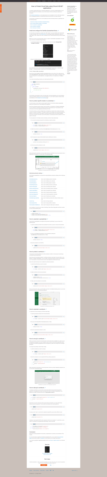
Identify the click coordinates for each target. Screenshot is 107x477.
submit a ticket (56, 440)
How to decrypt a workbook (35, 27)
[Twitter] (50, 470)
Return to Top (74, 470)
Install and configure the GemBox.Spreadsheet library (39, 21)
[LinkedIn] (53, 470)
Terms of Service (36, 470)
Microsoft (72, 29)
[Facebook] (51, 470)
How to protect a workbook (35, 26)
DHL (72, 24)
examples (42, 438)
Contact (47, 470)
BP (72, 19)
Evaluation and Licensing (41, 97)
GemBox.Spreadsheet (35, 15)
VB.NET (36, 131)
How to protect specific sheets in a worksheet (38, 23)
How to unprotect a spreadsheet (36, 24)
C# (32, 131)
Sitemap (30, 470)
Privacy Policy (42, 470)
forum (51, 440)
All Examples (0, 8)
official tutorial (43, 34)
